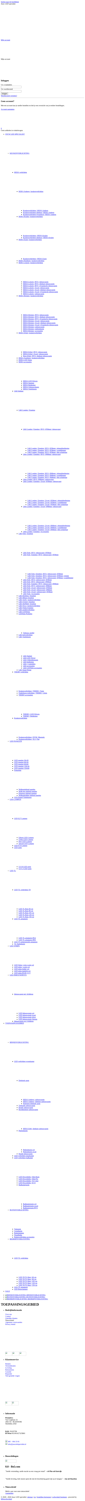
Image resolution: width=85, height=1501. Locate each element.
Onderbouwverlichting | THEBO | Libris (33, 693)
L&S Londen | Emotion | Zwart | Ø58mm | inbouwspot (42, 481)
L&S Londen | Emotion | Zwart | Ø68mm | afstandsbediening (48, 526)
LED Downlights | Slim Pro (28, 1179)
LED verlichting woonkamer (24, 1061)
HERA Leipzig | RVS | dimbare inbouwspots (38, 284)
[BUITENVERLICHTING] (15, 1297)
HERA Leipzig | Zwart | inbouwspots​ (36, 288)
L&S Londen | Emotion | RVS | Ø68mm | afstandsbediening (48, 473)
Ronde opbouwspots (26, 1108)
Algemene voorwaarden (13, 1322)
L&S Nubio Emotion (26, 608)
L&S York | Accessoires (31, 594)
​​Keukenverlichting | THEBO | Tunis (31, 691)
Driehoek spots (24, 1080)
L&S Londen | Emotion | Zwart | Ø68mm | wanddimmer (47, 528)
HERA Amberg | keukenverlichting (31, 191)
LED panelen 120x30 (21, 766)
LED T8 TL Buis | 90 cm (27, 1279)
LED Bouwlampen (21, 1289)
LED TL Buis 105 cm (26, 913)
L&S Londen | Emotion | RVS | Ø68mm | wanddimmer (46, 475)
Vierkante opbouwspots (27, 1106)
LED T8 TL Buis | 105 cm (28, 1281)
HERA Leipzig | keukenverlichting (31, 263)
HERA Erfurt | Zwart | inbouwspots (35, 354)
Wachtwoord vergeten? (9, 96)
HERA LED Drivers (30, 381)
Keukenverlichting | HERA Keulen (35, 236)
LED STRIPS (15, 946)
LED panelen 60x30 (21, 762)
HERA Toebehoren (30, 389)
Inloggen (4, 93)
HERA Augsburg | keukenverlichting (31, 358)
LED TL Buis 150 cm (26, 917)
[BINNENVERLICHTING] (16, 1295)
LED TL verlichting (21, 1258)
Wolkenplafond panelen (27, 789)
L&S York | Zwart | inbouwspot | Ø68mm (37, 590)
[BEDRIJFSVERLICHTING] (16, 1299)
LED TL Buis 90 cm (26, 911)
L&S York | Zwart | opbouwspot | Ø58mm (37, 592)
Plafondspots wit (29, 1150)
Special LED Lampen (26, 844)
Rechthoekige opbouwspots (28, 1110)
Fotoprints (17, 770)
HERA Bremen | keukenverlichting (31, 296)
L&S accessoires (29, 666)
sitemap (30, 1497)
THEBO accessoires (26, 695)
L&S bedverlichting (25, 635)
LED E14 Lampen (20, 846)
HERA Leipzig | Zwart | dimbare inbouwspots (39, 290)
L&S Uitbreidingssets (30, 660)
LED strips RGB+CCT (22, 973)
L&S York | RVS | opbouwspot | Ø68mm (37, 586)
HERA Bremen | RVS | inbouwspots (36, 315)
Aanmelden (9, 1493)
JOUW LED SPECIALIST (15, 134)
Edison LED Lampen (26, 838)
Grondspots (18, 1231)
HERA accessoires (25, 362)
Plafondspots (23, 1131)
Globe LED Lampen (26, 840)
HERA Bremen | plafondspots (33, 329)
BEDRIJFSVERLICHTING (20, 1239)
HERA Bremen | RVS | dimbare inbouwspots (39, 317)
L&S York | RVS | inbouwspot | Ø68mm (37, 582)
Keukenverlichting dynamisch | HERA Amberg (39, 214)
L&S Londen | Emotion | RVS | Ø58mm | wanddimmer (46, 450)
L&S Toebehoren (25, 637)
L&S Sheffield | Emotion (27, 604)
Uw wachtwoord (7, 89)
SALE (7, 1291)
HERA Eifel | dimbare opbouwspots (35, 1129)
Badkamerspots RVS (30, 1208)
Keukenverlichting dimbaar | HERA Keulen (38, 238)
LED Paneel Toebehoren (23, 797)
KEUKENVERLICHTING (19, 153)
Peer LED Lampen (25, 842)
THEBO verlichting (21, 672)
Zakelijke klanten (11, 1318)
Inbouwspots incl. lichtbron (23, 994)
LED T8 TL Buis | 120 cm (28, 1283)
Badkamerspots (24, 1185)
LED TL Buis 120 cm (26, 915)
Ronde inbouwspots (26, 1154)
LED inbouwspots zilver (27, 1017)
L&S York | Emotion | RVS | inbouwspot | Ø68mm (40, 584)
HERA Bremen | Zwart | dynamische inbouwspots (40, 325)
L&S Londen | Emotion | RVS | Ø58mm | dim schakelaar (47, 452)
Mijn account (5, 40)
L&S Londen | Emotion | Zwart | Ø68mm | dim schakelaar (47, 530)
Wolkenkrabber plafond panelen (30, 795)
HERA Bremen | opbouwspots (33, 327)
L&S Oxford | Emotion (27, 602)
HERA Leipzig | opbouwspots (33, 294)
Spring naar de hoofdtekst (10, 2)
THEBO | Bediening (30, 716)
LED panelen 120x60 (21, 768)
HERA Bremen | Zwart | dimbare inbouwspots (39, 323)
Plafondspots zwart (29, 1152)
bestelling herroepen (44, 1497)
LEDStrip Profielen (25, 614)
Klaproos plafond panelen (28, 793)
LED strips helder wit (21, 969)
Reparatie (8, 1374)
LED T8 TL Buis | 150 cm (28, 1285)
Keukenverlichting (20, 718)
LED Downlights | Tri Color (28, 1181)
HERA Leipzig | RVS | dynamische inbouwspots (40, 286)
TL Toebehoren (19, 944)
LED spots (18, 848)
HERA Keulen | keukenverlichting (31, 216)
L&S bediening (28, 662)
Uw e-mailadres (6, 85)
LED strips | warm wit (22, 967)
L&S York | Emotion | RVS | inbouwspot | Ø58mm (40, 555)
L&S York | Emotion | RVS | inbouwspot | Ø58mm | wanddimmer (50, 578)
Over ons (8, 1314)
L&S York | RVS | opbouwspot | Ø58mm (37, 580)
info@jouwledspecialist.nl (17, 1444)
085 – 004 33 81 (13, 1441)
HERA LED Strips (25, 360)
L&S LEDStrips (24, 612)
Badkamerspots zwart (30, 1206)
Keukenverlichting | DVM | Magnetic (32, 737)
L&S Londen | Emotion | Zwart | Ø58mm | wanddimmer (47, 502)
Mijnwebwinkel (6, 1499)
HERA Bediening (29, 385)
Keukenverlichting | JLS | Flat (29, 739)
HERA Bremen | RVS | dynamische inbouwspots (40, 319)
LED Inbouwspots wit (26, 1013)
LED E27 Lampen (20, 818)
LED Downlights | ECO (27, 1183)
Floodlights (18, 1235)
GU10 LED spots (25, 867)
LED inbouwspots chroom (28, 1019)
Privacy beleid (10, 1324)
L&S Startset (27, 656)
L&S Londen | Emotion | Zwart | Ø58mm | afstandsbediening (48, 500)
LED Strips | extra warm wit (24, 965)
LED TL (13, 871)
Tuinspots (17, 1229)
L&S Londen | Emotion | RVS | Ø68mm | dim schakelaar (47, 477)
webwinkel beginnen (59, 1497)
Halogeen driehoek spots (31, 1104)
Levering (8, 1368)
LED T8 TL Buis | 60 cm (27, 1277)
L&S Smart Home (25, 670)
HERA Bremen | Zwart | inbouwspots (36, 321)
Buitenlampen (19, 1233)
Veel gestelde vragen (12, 1376)
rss (35, 1497)
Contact (8, 1316)
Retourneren (9, 1370)
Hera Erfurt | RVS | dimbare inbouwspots (37, 356)
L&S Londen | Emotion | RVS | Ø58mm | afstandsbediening (48, 448)
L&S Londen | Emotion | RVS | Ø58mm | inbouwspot (42, 429)
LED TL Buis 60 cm (26, 909)
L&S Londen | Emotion (27, 410)
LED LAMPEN (15, 799)
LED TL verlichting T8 (22, 890)
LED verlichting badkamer (23, 1158)
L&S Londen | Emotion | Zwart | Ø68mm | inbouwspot (42, 506)
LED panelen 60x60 (21, 764)
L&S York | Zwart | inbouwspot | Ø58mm (37, 588)
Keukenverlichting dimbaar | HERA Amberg (38, 212)
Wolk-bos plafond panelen (28, 791)
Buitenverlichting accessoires (24, 1237)
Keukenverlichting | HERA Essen (35, 259)
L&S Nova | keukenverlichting (29, 606)
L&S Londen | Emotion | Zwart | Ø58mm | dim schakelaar (47, 504)
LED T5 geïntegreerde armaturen (25, 942)
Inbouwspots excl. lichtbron (24, 1021)
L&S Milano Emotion (26, 598)
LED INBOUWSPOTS (18, 975)
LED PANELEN (16, 741)
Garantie (8, 1372)
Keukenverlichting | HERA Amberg (35, 210)
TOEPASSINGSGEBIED (14, 1023)
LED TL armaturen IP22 (27, 938)
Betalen (8, 1364)
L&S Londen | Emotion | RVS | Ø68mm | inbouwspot (42, 454)
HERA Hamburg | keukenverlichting (31, 261)
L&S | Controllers (29, 664)
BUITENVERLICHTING (19, 1210)
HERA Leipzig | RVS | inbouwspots (35, 282)
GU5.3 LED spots (25, 869)
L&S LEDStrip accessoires (32, 668)
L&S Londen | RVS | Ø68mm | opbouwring (38, 479)
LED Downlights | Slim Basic (29, 1177)
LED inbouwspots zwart (27, 1015)
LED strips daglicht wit (22, 971)
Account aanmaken (7, 109)
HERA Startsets (28, 383)
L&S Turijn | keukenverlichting (29, 600)
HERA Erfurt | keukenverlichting (30, 333)
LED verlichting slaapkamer (24, 1156)
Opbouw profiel (28, 633)
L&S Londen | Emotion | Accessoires (36, 532)
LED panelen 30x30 (21, 760)
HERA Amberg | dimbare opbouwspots (37, 1102)
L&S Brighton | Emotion (27, 596)
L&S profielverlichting (26, 610)
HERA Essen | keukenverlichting (30, 240)
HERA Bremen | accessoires (33, 331)
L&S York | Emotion (26, 534)
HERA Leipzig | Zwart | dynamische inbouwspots (40, 292)
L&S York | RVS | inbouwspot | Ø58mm (37, 553)
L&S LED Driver (29, 658)
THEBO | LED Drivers (31, 714)
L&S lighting (18, 391)
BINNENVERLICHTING (19, 1042)
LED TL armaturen (21, 919)
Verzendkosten (10, 1366)
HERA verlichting (20, 172)
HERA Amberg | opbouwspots (33, 1100)
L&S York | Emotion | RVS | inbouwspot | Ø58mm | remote (48, 576)
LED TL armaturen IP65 (27, 940)
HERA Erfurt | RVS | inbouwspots (35, 352)
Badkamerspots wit (29, 1204)
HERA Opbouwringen (31, 387)
